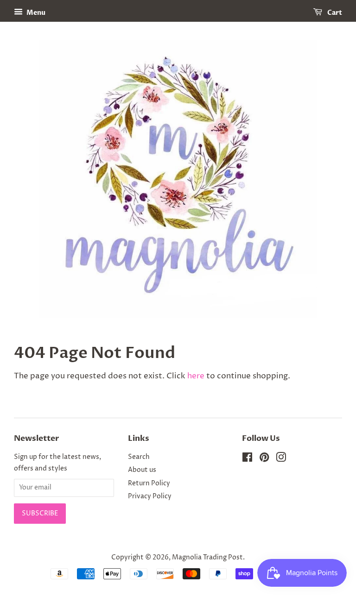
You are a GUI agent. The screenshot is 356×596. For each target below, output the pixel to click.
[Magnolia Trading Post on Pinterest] (264, 459)
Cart (334, 12)
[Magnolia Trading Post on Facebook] (247, 459)
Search (139, 457)
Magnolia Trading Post (207, 557)
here (195, 376)
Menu (35, 12)
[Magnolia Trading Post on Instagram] (281, 459)
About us (142, 470)
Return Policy (149, 483)
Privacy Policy (150, 496)
